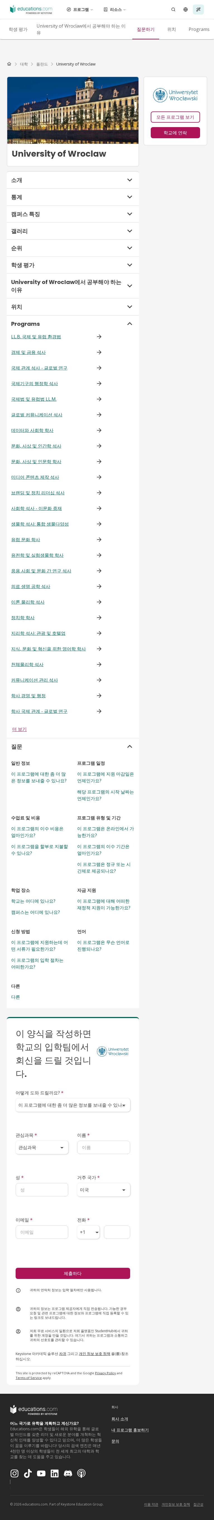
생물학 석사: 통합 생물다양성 (40, 524)
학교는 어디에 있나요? (33, 901)
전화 (83, 1220)
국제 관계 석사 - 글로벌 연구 (39, 368)
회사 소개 (119, 1418)
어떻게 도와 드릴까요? (40, 1093)
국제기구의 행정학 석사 (34, 383)
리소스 (116, 9)
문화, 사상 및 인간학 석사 (36, 446)
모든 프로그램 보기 (175, 117)
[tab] (18, 29)
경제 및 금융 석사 (28, 352)
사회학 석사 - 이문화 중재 (36, 508)
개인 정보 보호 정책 (94, 1353)
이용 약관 (151, 1504)
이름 (83, 1135)
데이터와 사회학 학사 (32, 430)
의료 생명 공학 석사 (30, 586)
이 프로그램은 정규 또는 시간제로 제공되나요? (104, 867)
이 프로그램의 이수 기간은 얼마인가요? (103, 849)
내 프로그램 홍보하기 (130, 1429)
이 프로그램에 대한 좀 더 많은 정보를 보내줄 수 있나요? (39, 777)
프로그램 (81, 9)
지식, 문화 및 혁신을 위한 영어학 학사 (48, 649)
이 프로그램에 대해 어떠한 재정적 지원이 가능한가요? (103, 904)
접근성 (198, 1504)
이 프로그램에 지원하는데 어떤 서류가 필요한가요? (39, 945)
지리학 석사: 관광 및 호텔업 (38, 633)
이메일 (24, 1220)
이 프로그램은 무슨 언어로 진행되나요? (103, 945)
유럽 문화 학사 (25, 539)
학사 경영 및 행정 (28, 696)
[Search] (173, 9)
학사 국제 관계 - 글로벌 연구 (39, 711)
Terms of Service (29, 1378)
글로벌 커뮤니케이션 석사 (36, 415)
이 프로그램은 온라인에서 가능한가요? (105, 831)
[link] (76, 64)
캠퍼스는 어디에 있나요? (35, 912)
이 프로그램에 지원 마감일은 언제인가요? (105, 777)
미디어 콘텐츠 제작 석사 (35, 477)
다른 (15, 997)
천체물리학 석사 (27, 664)
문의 (115, 1441)
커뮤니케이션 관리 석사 (34, 680)
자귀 (62, 1353)
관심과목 (26, 1135)
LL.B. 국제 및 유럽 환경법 (36, 337)
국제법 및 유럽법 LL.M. (34, 399)
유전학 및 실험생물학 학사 (37, 555)
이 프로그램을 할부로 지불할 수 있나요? (39, 849)
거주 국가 (88, 1177)
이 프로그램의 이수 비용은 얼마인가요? (37, 831)
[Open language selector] (186, 9)
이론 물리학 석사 (28, 602)
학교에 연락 (175, 133)
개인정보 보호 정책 (176, 1504)
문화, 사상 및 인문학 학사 (36, 461)
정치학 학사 (23, 618)
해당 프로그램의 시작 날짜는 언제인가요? (105, 795)
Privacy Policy (105, 1373)
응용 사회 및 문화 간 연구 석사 (41, 571)
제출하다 (73, 1273)
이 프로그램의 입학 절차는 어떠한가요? (37, 963)
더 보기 (19, 729)
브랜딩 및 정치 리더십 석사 (38, 493)
